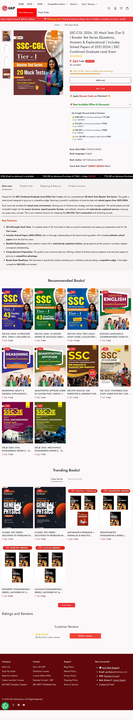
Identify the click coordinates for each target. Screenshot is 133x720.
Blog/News (69, 666)
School (73, 4)
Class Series (57, 479)
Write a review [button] (85, 635)
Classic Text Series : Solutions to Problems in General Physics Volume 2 (16, 534)
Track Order (43, 12)
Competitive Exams (56, 4)
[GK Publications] (8, 8)
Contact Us (104, 684)
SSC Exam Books (71, 24)
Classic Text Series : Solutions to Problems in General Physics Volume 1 (49, 534)
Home (57, 24)
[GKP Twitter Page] (13, 705)
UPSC (40, 4)
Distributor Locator (41, 671)
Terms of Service (71, 684)
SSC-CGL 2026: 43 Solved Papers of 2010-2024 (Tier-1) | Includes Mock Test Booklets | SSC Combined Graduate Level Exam (50, 335)
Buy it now (100, 88)
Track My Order (8, 671)
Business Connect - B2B (43, 680)
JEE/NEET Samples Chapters (14, 684)
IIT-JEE (21, 4)
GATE (29, 4)
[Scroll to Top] (128, 706)
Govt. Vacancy (88, 4)
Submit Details (119, 680)
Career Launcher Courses (13, 680)
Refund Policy (70, 671)
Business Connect (111, 676)
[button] (76, 56)
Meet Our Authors (10, 675)
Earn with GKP (39, 666)
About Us (6, 666)
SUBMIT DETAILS (96, 166)
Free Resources (26, 12)
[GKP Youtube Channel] (24, 705)
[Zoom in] (58, 36)
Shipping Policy (71, 680)
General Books (75, 479)
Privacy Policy (70, 675)
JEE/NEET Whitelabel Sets (44, 684)
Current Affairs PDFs (42, 675)
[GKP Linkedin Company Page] (19, 705)
